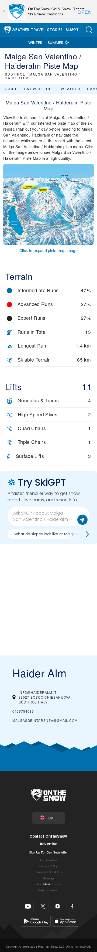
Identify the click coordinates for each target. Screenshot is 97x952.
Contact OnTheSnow (48, 836)
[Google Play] (36, 920)
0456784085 (23, 711)
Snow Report (39, 88)
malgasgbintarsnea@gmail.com (45, 720)
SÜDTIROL (15, 74)
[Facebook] (72, 906)
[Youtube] (28, 906)
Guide (11, 88)
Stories (55, 29)
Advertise (49, 843)
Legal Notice (48, 860)
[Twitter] (42, 906)
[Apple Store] (65, 920)
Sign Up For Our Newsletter (48, 852)
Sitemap (48, 878)
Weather (20, 29)
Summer (55, 42)
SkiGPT (72, 29)
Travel (37, 29)
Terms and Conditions (48, 872)
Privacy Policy (48, 866)
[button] (89, 29)
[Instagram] (57, 906)
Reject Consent (48, 890)
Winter (35, 42)
